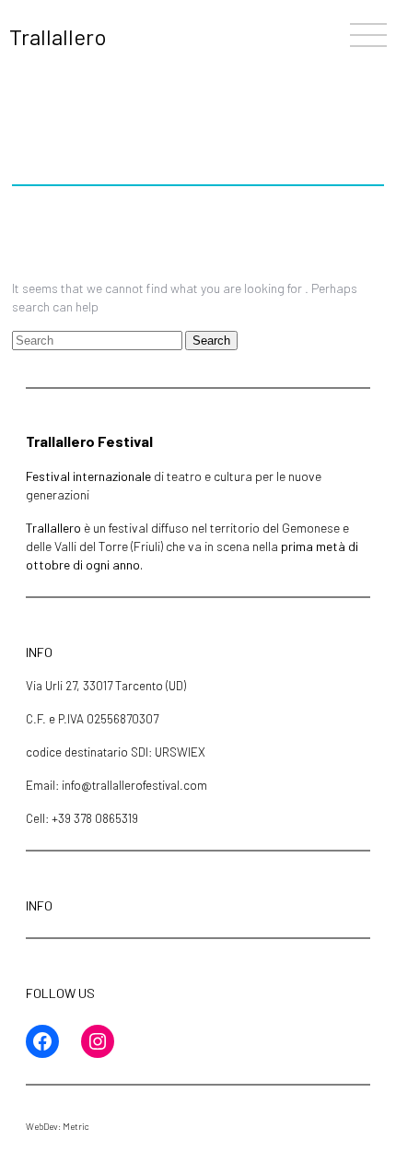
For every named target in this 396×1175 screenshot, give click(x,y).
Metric (76, 1126)
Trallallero (58, 37)
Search (211, 340)
